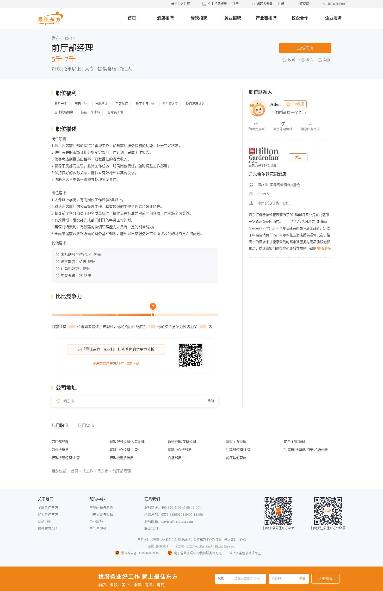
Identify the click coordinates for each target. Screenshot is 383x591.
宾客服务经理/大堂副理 (127, 442)
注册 (235, 4)
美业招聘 (232, 18)
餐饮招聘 (199, 18)
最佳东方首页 (180, 4)
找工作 (87, 471)
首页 (132, 18)
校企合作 (300, 18)
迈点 (243, 540)
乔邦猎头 (215, 540)
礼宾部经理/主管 (238, 450)
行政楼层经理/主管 (66, 458)
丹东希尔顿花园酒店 (267, 174)
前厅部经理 (60, 442)
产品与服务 (97, 529)
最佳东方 (200, 540)
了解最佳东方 (48, 507)
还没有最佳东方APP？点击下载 (115, 363)
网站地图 (44, 522)
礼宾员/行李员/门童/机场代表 (306, 450)
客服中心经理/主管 (124, 450)
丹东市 (102, 471)
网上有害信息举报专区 (245, 553)
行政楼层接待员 (121, 458)
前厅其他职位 (236, 458)
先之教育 (230, 540)
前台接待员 (60, 450)
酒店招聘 (165, 18)
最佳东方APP (47, 529)
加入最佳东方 (48, 515)
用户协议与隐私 (101, 515)
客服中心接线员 (179, 450)
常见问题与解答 (101, 507)
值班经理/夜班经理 (182, 442)
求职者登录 (265, 4)
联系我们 (151, 529)
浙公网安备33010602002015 (140, 553)
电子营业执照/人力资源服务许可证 (198, 553)
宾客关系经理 (236, 442)
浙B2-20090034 (158, 546)
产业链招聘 (266, 18)
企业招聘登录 (217, 4)
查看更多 (324, 248)
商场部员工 (176, 458)
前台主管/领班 (294, 442)
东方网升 (143, 540)
